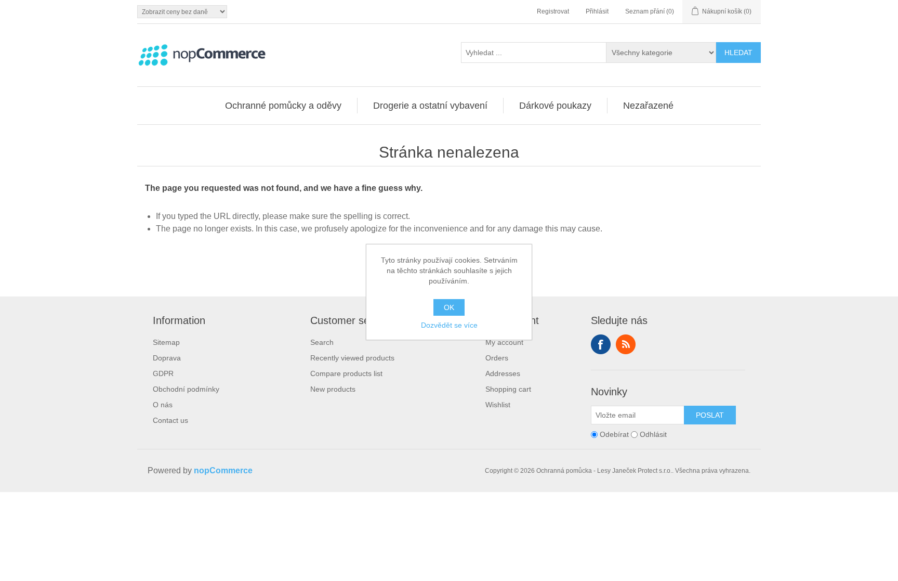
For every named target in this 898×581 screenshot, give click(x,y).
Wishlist (497, 405)
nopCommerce (223, 470)
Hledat (738, 52)
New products (332, 389)
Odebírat (614, 434)
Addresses (502, 373)
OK (449, 307)
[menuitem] (283, 105)
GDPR (163, 373)
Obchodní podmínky (186, 389)
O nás (163, 405)
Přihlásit (597, 11)
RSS (626, 344)
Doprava (167, 358)
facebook (601, 344)
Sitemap (166, 342)
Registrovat (553, 11)
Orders (496, 358)
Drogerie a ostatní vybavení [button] (430, 105)
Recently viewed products (352, 358)
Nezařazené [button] (648, 105)
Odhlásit (653, 434)
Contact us (170, 420)
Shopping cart (508, 389)
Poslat (710, 415)
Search (322, 342)
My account (504, 342)
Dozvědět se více (449, 325)
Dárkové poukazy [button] (555, 105)
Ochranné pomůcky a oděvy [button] (283, 105)
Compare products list (346, 373)
